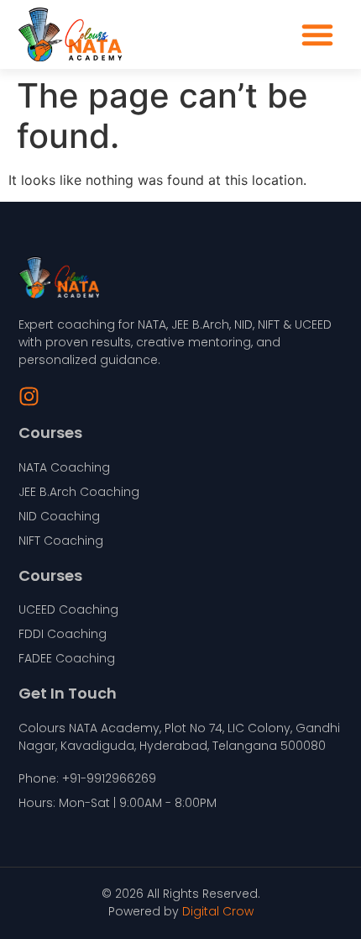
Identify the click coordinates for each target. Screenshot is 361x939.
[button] (317, 34)
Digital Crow (218, 911)
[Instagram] (28, 396)
